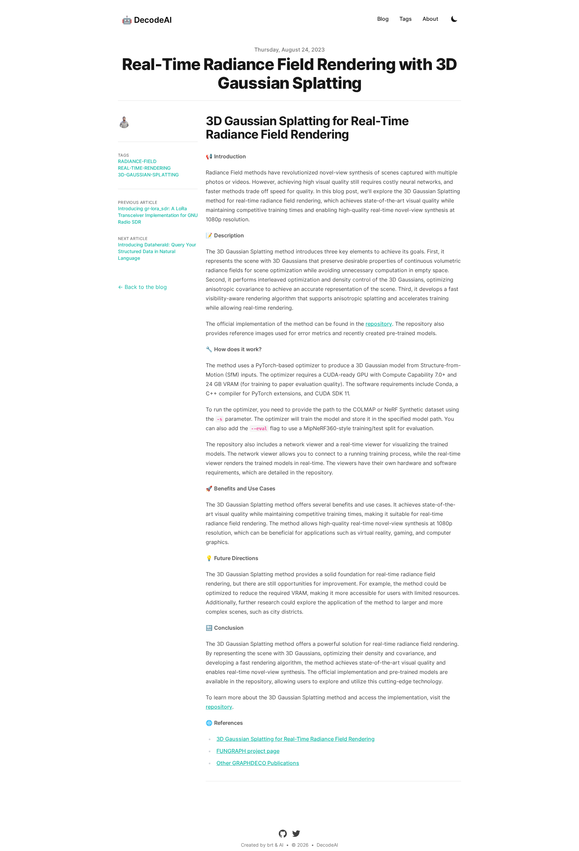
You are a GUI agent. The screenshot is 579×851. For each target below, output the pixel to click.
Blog (383, 18)
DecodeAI (327, 845)
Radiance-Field (137, 161)
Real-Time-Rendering (144, 168)
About (430, 18)
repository (379, 323)
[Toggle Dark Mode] (454, 18)
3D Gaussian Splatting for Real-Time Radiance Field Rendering (295, 739)
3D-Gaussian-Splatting (148, 174)
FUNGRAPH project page (247, 751)
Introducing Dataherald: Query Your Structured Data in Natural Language (157, 251)
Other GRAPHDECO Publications (257, 763)
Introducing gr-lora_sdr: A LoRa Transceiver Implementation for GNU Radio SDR (158, 215)
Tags (405, 18)
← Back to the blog (142, 287)
